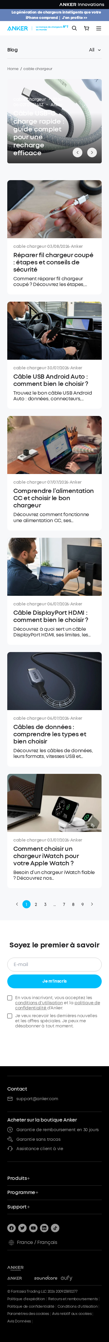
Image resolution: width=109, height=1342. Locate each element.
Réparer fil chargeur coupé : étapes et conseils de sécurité (53, 262)
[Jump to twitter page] (22, 1228)
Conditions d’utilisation (77, 1306)
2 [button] (36, 904)
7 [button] (64, 904)
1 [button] (26, 904)
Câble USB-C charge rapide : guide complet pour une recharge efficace (38, 133)
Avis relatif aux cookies (71, 1313)
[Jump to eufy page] (72, 1279)
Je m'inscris (54, 981)
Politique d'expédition (26, 1299)
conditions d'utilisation (39, 1003)
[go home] (38, 28)
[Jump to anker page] (24, 1268)
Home (12, 68)
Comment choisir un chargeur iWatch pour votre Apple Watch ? (46, 856)
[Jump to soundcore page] (46, 1279)
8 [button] (73, 904)
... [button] (54, 904)
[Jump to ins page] (44, 1228)
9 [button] (82, 904)
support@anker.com (37, 1099)
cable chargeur (29, 99)
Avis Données (19, 1321)
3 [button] (45, 904)
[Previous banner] (77, 152)
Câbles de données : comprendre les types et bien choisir (49, 734)
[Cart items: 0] (87, 28)
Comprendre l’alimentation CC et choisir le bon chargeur (53, 498)
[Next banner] (92, 152)
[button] (17, 904)
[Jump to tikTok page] (55, 1228)
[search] (74, 28)
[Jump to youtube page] (33, 1228)
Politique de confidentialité (30, 1306)
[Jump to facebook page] (11, 1228)
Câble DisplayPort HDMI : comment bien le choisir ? (50, 616)
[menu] (99, 28)
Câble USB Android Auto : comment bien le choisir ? (50, 380)
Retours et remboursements (73, 1299)
